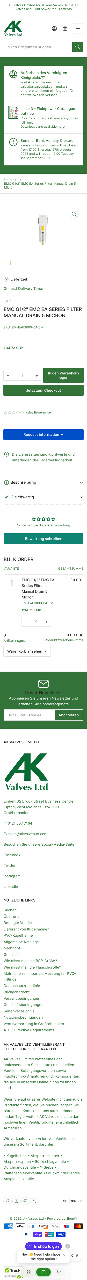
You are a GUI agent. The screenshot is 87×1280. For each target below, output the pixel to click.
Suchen (10, 910)
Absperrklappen (17, 1161)
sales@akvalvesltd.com (38, 86)
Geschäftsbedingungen (24, 1004)
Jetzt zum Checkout (43, 390)
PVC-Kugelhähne (18, 935)
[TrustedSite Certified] (18, 1272)
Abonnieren (68, 715)
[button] (14, 412)
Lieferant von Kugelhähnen (27, 929)
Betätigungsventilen (38, 1070)
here (61, 126)
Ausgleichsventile (19, 1179)
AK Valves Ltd (33, 1218)
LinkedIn (11, 886)
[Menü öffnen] (78, 28)
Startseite (11, 180)
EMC (7, 301)
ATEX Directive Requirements (29, 1030)
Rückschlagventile (50, 1161)
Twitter (10, 865)
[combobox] (43, 47)
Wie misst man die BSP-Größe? (30, 961)
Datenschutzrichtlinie (22, 985)
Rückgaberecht (16, 992)
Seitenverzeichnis (19, 1011)
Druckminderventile (63, 1173)
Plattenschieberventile (23, 1173)
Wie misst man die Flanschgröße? (32, 967)
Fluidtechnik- (15, 1076)
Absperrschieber (45, 1156)
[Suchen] (77, 47)
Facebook (12, 855)
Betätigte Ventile (18, 922)
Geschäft (11, 954)
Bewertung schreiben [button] (43, 538)
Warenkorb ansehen (24, 651)
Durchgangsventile (20, 1167)
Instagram (12, 876)
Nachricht (12, 948)
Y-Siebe (47, 1167)
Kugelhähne (17, 1156)
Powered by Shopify (62, 1218)
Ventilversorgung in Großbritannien (34, 1024)
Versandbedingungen (22, 998)
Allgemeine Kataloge (21, 942)
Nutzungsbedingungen (23, 1017)
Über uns (11, 916)
